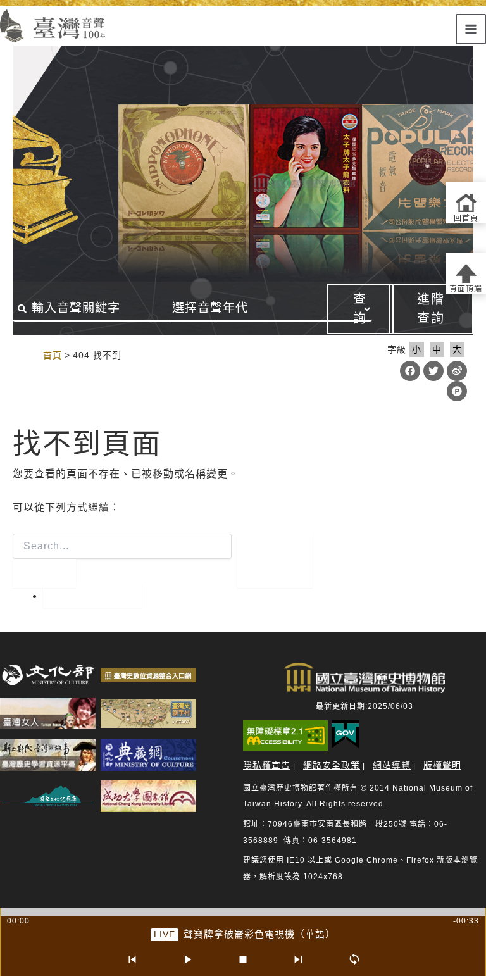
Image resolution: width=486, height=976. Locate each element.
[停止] (243, 959)
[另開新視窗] (48, 675)
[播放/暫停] (187, 959)
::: (30, 354)
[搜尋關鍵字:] (122, 561)
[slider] (243, 912)
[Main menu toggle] (471, 29)
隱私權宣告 (266, 765)
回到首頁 (92, 596)
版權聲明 (442, 765)
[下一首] (298, 959)
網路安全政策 (331, 765)
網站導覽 (392, 765)
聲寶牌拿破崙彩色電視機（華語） (259, 934)
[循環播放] (354, 959)
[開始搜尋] (44, 573)
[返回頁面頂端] (466, 273)
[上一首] (131, 959)
